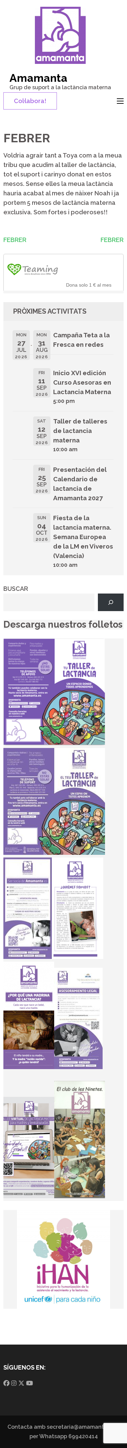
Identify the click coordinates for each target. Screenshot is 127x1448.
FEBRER (14, 239)
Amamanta (38, 78)
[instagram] (14, 1383)
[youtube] (29, 1383)
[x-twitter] (21, 1383)
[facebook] (6, 1383)
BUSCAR (15, 588)
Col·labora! (30, 100)
